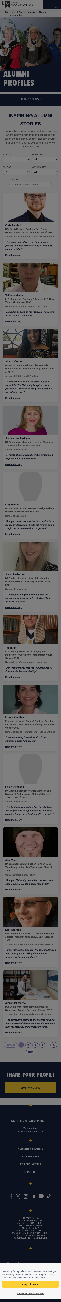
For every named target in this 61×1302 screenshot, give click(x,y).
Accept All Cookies (30, 1284)
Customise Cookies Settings (30, 1293)
